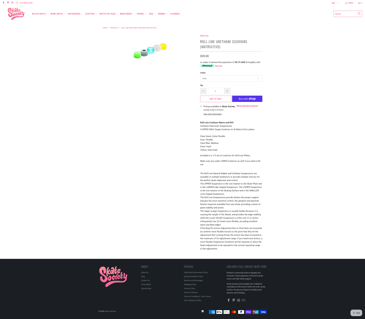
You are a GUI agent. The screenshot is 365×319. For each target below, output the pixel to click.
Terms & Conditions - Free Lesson (197, 296)
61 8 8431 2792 (26, 3)
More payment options (247, 105)
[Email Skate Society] (17, 3)
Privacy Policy (189, 288)
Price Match (146, 284)
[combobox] (348, 14)
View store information (212, 114)
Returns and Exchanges (193, 280)
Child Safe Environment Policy (196, 272)
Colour (203, 73)
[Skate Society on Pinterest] (8, 3)
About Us (144, 272)
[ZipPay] (205, 312)
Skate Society (110, 311)
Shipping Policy (190, 284)
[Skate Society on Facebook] (3, 3)
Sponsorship (146, 288)
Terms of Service (191, 292)
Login (350, 3)
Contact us (145, 280)
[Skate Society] (16, 14)
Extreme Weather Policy (193, 276)
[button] (40, 13)
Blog (143, 276)
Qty (201, 85)
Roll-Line (204, 35)
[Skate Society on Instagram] (12, 3)
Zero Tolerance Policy (192, 300)
